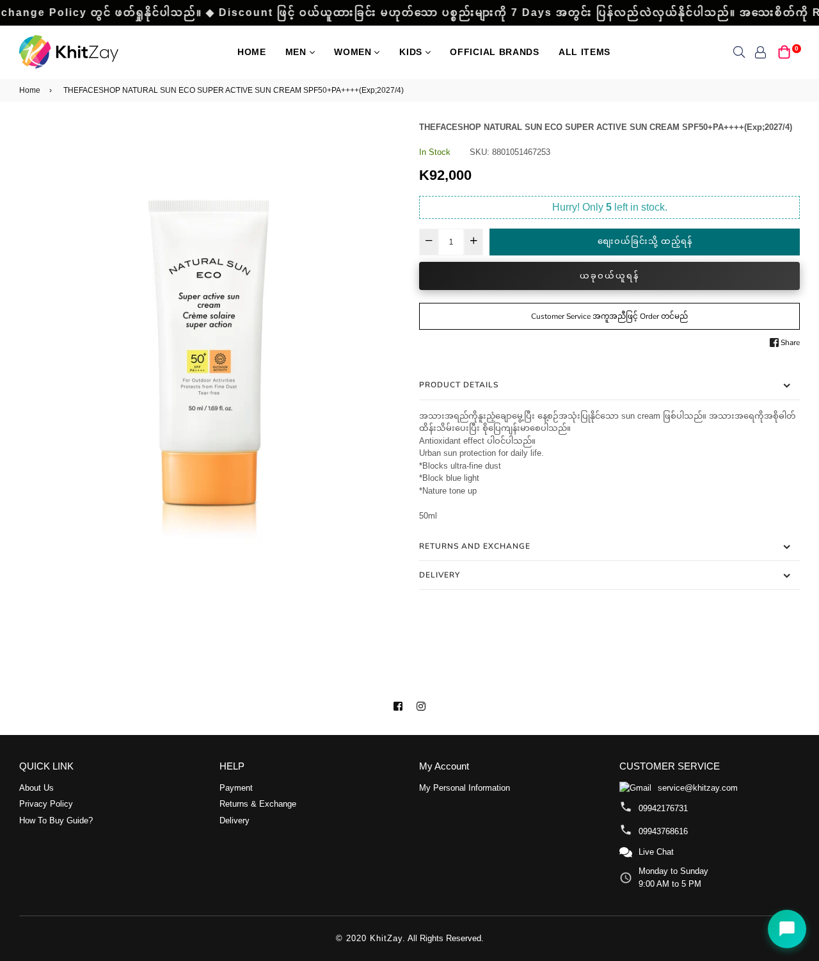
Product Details (458, 385)
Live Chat (656, 852)
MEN (297, 52)
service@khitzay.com (698, 788)
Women (354, 52)
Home (251, 52)
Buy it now (609, 276)
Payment (236, 788)
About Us (36, 788)
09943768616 (663, 831)
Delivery (439, 575)
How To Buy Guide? (56, 820)
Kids (412, 52)
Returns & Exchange (257, 804)
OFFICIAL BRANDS (494, 52)
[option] (209, 349)
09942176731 (663, 808)
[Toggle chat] (787, 929)
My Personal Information (464, 788)
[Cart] (784, 51)
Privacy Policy (46, 804)
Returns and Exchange (474, 546)
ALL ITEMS (584, 52)
